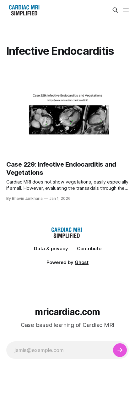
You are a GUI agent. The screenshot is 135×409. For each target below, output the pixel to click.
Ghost (82, 262)
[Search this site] (115, 10)
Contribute (89, 248)
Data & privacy (51, 248)
